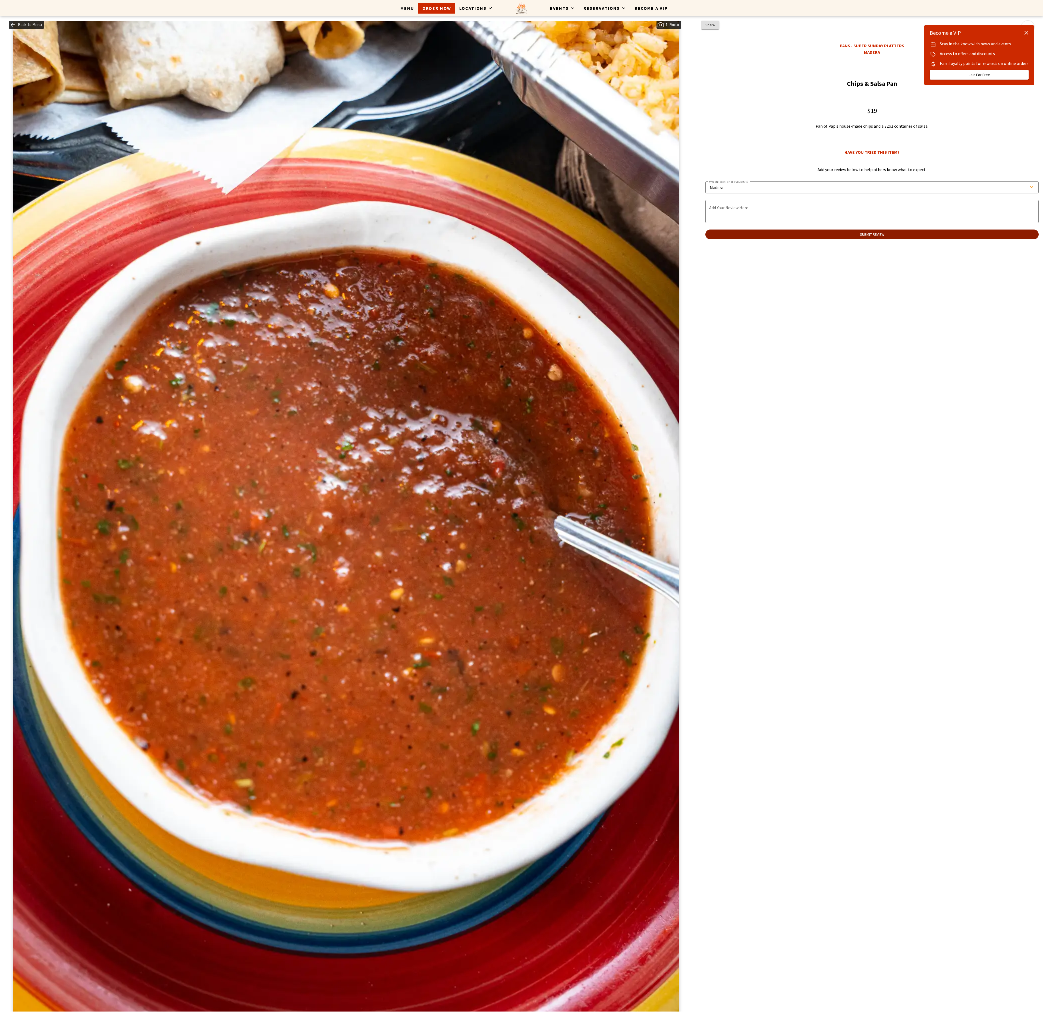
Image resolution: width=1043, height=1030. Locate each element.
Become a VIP (651, 8)
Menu (407, 8)
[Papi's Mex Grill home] (521, 8)
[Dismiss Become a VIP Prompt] (1026, 33)
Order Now (436, 8)
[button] (476, 8)
